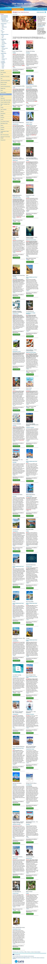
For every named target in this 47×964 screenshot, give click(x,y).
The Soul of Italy (16, 529)
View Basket (41, 12)
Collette (27, 160)
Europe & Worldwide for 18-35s (18, 86)
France (3, 24)
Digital (15, 106)
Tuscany (3, 31)
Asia (1, 78)
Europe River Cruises (30, 195)
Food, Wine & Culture (5, 121)
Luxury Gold (15, 278)
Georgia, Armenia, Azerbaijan (4, 59)
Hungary (3, 55)
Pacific (2, 74)
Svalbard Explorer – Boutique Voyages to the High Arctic (18, 822)
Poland (3, 54)
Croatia (3, 35)
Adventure (3, 98)
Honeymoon (3, 140)
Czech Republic (4, 43)
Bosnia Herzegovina (5, 48)
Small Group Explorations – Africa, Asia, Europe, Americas (32, 158)
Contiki (14, 87)
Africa (2, 90)
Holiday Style (28, 9)
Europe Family (3, 18)
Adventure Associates (30, 714)
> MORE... (14, 67)
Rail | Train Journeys (5, 134)
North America (3, 84)
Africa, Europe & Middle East (18, 122)
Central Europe (3, 39)
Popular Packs (40, 9)
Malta (2, 37)
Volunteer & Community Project (5, 137)
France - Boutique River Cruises (19, 927)
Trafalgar (14, 52)
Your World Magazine (17, 891)
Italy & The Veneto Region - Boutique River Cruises (31, 747)
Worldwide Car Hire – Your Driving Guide (18, 460)
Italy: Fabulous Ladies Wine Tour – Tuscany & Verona (18, 712)
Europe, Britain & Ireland (17, 51)
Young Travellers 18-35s (5, 102)
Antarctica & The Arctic (5, 76)
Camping (2, 127)
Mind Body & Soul (4, 123)
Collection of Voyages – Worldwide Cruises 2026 (17, 312)
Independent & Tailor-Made (5, 132)
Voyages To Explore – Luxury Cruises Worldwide (31, 238)
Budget (2, 115)
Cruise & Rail (15, 349)
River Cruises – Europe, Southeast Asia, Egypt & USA (18, 158)
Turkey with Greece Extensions (18, 746)
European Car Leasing (30, 51)
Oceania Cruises (15, 313)
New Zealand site (17, 954)
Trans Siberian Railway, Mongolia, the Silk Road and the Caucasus (32, 424)
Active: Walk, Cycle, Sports (6, 100)
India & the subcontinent (5, 80)
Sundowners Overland (30, 427)
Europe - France (29, 122)
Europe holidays (15, 14)
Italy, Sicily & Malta (29, 529)
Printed (19, 106)
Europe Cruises (3, 19)
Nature (2, 125)
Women (2, 111)
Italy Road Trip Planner (17, 783)
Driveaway (28, 52)
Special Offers (3, 92)
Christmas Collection (30, 856)
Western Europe (3, 23)
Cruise (2, 96)
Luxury (2, 119)
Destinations (16, 9)
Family (2, 107)
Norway (3, 63)
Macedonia (3, 49)
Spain (27, 275)
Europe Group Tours (4, 15)
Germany (3, 41)
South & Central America (5, 86)
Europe (2, 14)
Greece (3, 36)
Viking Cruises (15, 160)
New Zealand (3, 72)
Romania (3, 56)
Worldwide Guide (16, 388)
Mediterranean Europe (4, 34)
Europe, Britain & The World (31, 86)
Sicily (2, 32)
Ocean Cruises (29, 388)
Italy (2, 30)
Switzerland (3, 42)
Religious (2, 129)
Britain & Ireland (4, 82)
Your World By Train (30, 311)
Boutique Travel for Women (31, 783)
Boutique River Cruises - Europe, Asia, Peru (17, 196)
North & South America (30, 494)
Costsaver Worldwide (17, 423)
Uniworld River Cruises (17, 197)
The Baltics (3, 61)
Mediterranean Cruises (5, 20)
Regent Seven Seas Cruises (31, 239)
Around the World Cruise (31, 564)
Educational (3, 113)
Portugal (3, 29)
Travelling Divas (15, 640)
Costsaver (14, 425)
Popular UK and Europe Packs (41, 26)
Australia (2, 70)
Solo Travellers (3, 109)
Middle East (3, 88)
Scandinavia (3, 62)
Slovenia (3, 44)
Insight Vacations (29, 87)
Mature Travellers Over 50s (5, 105)
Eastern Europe (3, 53)
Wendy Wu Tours (15, 124)
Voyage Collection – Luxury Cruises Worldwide (31, 350)
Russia (3, 57)
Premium (2, 117)
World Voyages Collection (17, 856)
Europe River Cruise (5, 21)
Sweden (3, 64)
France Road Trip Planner (17, 494)
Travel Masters (15, 531)
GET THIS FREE (17, 72)
